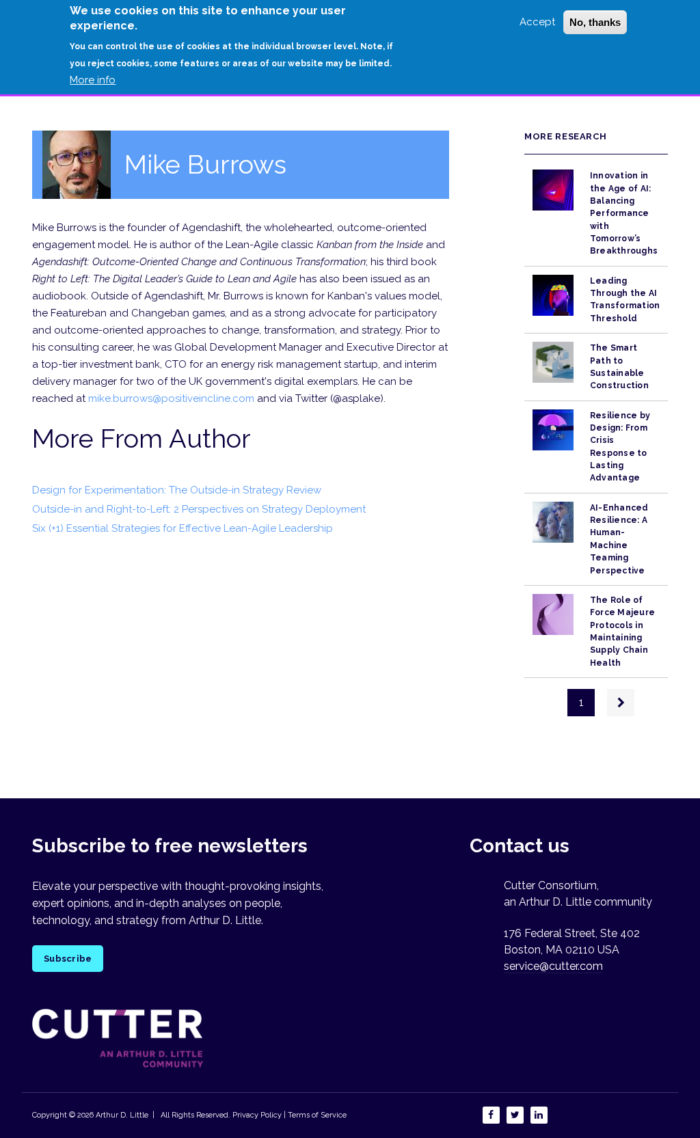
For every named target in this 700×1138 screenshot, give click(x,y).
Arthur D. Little (121, 1115)
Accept (537, 22)
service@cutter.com (553, 966)
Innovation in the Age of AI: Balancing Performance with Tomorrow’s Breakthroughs (624, 213)
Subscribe (68, 958)
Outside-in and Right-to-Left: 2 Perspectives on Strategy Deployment (199, 509)
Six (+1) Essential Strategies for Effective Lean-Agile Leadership (182, 528)
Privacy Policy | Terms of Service (289, 1115)
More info (93, 80)
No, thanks (595, 22)
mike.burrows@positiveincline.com (171, 398)
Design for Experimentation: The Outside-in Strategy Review (176, 490)
